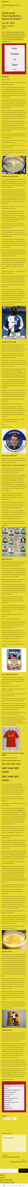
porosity (2, 1175)
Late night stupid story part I (18, 1161)
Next (23, 1160)
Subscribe (23, 1170)
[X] (25, 7)
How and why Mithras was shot (11, 1157)
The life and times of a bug (7, 1182)
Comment (20, 1149)
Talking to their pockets (6, 1180)
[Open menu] (3, 7)
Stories (4, 28)
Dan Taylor (5, 1)
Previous (5, 1155)
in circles (2, 1177)
